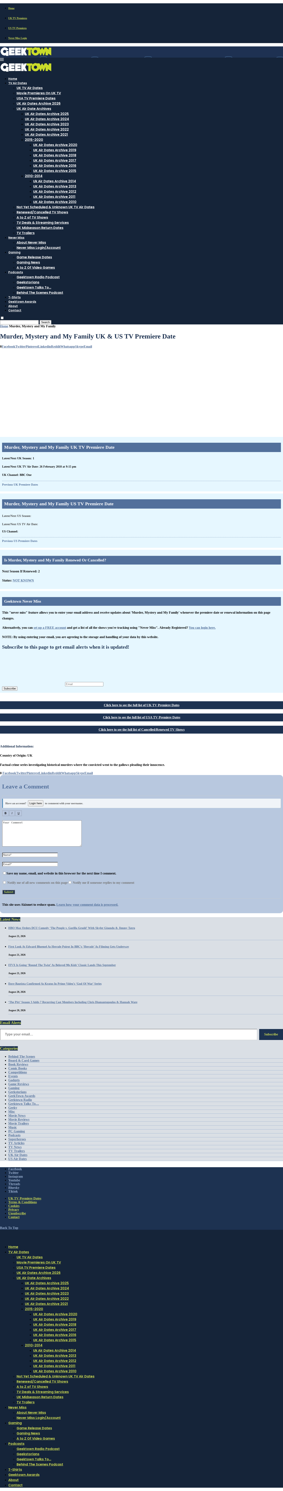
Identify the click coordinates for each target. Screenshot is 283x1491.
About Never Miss (31, 242)
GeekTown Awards (21, 1096)
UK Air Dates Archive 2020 (55, 145)
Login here (35, 803)
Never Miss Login (17, 38)
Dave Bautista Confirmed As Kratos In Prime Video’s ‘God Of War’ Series (55, 983)
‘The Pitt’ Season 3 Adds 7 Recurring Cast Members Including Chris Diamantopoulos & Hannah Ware (72, 1002)
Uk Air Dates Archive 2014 (54, 181)
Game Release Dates (34, 257)
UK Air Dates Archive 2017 (54, 160)
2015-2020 (34, 139)
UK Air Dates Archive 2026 (38, 103)
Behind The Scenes (21, 1056)
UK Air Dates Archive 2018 (54, 155)
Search (45, 322)
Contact (14, 310)
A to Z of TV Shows (32, 217)
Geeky (12, 1107)
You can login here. (202, 627)
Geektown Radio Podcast (38, 277)
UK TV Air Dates (30, 88)
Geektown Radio (20, 1100)
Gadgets (14, 1080)
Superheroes (17, 1139)
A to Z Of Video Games (36, 267)
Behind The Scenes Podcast (40, 292)
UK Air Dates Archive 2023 (47, 124)
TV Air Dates (17, 83)
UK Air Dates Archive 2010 (54, 202)
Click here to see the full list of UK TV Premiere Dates (141, 705)
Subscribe (10, 688)
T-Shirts (14, 297)
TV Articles (16, 1143)
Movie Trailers (18, 1123)
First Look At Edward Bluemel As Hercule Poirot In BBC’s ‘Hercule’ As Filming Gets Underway (68, 946)
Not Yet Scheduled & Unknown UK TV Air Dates (55, 207)
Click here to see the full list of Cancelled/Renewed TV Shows (142, 729)
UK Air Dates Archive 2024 (47, 119)
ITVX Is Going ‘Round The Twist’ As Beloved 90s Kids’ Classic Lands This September (62, 965)
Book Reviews (18, 1064)
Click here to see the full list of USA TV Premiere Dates (141, 717)
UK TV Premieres (17, 18)
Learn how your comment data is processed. (87, 904)
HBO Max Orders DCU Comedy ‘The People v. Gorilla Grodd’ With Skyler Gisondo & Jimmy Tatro (71, 928)
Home (11, 8)
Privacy (13, 1209)
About (13, 306)
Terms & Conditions (22, 1202)
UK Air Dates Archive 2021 (46, 134)
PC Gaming (16, 1131)
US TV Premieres (17, 28)
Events (13, 1076)
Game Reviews (18, 1084)
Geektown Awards (22, 302)
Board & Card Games (23, 1060)
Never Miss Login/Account (39, 247)
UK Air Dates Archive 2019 (54, 150)
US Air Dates (17, 1159)
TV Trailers (26, 233)
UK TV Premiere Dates (24, 1198)
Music (12, 1127)
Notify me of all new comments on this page (37, 882)
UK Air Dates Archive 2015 (54, 170)
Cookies (13, 1206)
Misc (11, 1111)
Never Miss (16, 238)
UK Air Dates (17, 1155)
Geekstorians (28, 282)
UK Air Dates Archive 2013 (54, 186)
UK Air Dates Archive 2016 (54, 165)
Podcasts (15, 272)
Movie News (16, 1115)
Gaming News (28, 262)
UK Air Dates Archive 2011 (54, 196)
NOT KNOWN (23, 580)
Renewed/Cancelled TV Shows (42, 212)
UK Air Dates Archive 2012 (54, 191)
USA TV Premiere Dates (36, 98)
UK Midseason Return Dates (40, 227)
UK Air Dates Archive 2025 (47, 113)
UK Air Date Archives (34, 108)
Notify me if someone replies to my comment (103, 882)
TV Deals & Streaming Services (43, 222)
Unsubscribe (17, 1213)
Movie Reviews (18, 1119)
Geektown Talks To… (34, 287)
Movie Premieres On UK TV (39, 93)
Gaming (14, 252)
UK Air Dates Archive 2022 (47, 129)
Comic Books (17, 1068)
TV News (15, 1147)
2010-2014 (33, 176)
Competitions (17, 1072)
